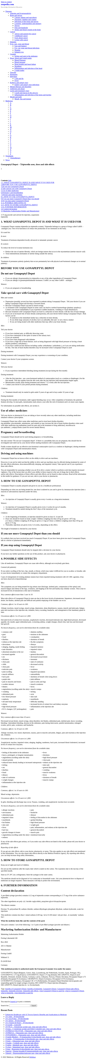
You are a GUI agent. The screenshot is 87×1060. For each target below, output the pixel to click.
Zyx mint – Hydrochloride (14, 1017)
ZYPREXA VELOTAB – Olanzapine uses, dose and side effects (28, 1031)
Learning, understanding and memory (27, 24)
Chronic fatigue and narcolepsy (25, 17)
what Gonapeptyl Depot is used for (51, 991)
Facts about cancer (21, 38)
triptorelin (4, 991)
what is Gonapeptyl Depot (74, 991)
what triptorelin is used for (23, 993)
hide (9, 180)
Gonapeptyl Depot (49, 989)
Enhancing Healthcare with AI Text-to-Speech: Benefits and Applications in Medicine (36, 1015)
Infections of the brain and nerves (26, 22)
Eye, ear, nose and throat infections (26, 48)
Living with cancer (21, 40)
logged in (13, 1002)
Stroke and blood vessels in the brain (27, 30)
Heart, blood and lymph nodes (21, 58)
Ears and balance (20, 46)
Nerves (17, 26)
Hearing (17, 50)
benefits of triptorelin (34, 989)
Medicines (9, 101)
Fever (16, 81)
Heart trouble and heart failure (25, 64)
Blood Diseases (20, 60)
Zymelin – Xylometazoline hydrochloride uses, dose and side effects (29, 1039)
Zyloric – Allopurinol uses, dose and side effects (22, 1041)
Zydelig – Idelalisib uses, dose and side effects (21, 1045)
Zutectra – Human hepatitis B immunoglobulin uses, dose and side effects (31, 1051)
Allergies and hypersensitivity (20, 13)
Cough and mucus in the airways (26, 93)
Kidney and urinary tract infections (26, 85)
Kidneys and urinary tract (19, 83)
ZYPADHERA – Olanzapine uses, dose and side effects (25, 1035)
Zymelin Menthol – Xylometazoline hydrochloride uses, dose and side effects (33, 1037)
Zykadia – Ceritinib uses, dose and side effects (22, 1043)
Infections (13, 76)
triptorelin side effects (30, 991)
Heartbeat (17, 66)
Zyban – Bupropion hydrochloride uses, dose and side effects (27, 1049)
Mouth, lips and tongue (22, 99)
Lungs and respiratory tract (19, 91)
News (7, 160)
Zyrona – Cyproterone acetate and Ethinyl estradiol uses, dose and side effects (33, 1029)
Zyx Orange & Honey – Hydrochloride (19, 1023)
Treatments (9, 156)
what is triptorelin (7, 993)
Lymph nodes (19, 70)
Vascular (13, 72)
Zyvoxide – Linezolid (13, 1025)
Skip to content (6, 2)
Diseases (8, 11)
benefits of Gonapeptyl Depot (15, 989)
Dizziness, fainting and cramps (25, 19)
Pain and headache (21, 28)
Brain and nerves (16, 15)
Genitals (13, 54)
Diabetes (13, 42)
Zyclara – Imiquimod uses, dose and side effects (22, 1047)
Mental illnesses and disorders (20, 87)
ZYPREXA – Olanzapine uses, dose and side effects (24, 1033)
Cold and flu (18, 79)
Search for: (5, 1006)
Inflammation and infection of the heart (28, 68)
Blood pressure (19, 62)
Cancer (12, 32)
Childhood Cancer (21, 36)
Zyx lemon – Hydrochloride (15, 1021)
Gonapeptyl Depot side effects (68, 989)
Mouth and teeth (16, 97)
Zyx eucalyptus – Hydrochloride (17, 1019)
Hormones (13, 74)
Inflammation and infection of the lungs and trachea (32, 95)
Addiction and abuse (17, 89)
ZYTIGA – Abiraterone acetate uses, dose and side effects (26, 1027)
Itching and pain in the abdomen (25, 56)
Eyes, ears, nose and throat (19, 44)
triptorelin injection (15, 991)
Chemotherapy (15, 158)
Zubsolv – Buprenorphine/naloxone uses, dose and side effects (27, 1053)
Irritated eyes (19, 52)
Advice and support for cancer (25, 34)
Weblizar (32, 1057)
